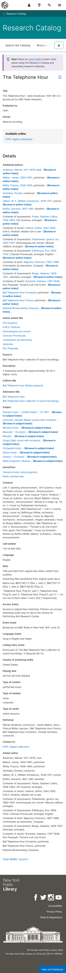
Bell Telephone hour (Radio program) (23, 385)
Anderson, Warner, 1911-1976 (19, 169)
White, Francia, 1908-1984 (17, 185)
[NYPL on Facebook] (36, 898)
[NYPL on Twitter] (43, 898)
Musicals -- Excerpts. (14, 431)
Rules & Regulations (51, 917)
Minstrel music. (11, 427)
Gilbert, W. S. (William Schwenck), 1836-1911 (27, 200)
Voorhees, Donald (12, 193)
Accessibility (55, 905)
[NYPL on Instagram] (51, 898)
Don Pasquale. (11, 348)
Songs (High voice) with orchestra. (22, 440)
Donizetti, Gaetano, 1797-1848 (42, 281)
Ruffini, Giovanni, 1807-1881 (18, 208)
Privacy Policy (54, 911)
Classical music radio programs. (20, 472)
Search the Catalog (17, 45)
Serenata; (8, 344)
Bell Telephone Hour (14, 396)
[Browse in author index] (17, 204)
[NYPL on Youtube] (59, 898)
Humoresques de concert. (17, 331)
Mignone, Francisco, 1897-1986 (41, 262)
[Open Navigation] (59, 5)
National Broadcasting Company (21, 308)
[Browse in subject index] (17, 423)
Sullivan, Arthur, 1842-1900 (40, 227)
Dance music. (10, 452)
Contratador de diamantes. (17, 339)
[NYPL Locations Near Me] (39, 5)
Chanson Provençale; (14, 335)
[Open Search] (49, 5)
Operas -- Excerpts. (14, 456)
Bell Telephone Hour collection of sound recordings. (31, 400)
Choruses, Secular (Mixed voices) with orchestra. (30, 419)
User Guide (35, 59)
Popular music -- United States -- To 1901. (26, 412)
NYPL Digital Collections (16, 746)
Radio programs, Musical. (17, 460)
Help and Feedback (52, 969)
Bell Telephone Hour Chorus (18, 300)
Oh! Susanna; (10, 322)
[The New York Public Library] (4, 5)
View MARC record (15, 859)
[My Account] (29, 5)
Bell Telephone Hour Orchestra (19, 292)
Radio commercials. (13, 476)
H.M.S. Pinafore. (11, 327)
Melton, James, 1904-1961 (17, 177)
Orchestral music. (12, 448)
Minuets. (7, 436)
